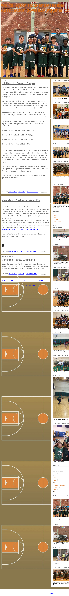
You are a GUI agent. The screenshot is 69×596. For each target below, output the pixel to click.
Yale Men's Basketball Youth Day (21, 200)
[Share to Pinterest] (46, 192)
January (57, 487)
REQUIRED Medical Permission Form (60, 215)
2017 (55, 477)
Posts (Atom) (30, 285)
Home (26, 280)
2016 (55, 479)
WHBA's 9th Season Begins (18, 83)
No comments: (32, 192)
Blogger (51, 593)
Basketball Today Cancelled (18, 259)
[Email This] (42, 192)
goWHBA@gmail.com (9, 229)
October (57, 484)
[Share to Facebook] (45, 192)
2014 (55, 482)
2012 (55, 491)
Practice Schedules (56, 219)
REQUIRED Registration (58, 217)
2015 (55, 480)
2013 (55, 489)
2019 (55, 473)
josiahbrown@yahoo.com (29, 229)
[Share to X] (44, 192)
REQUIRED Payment (57, 221)
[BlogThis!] (43, 192)
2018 (55, 475)
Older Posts (44, 280)
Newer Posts (7, 280)
